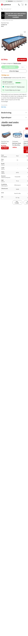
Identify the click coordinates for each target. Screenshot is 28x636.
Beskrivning (6, 112)
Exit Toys (3, 107)
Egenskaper (6, 117)
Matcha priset (17, 63)
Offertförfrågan (14, 71)
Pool (4, 20)
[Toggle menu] (26, 5)
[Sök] (2, 9)
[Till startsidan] (6, 4)
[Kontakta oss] (19, 4)
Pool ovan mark (9, 20)
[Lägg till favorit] (25, 32)
